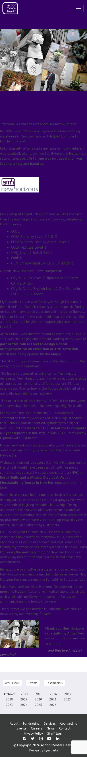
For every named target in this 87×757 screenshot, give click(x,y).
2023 (9, 705)
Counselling (68, 723)
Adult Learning (11, 665)
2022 (67, 699)
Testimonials (30, 93)
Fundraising (31, 723)
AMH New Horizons (36, 665)
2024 (23, 705)
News (51, 728)
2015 (38, 694)
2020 (38, 699)
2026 (52, 705)
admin (39, 118)
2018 (9, 699)
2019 (23, 699)
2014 (24, 694)
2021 (52, 699)
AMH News (9, 93)
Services (50, 723)
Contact (64, 728)
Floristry (18, 670)
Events (33, 683)
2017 (67, 694)
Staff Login (55, 733)
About (14, 723)
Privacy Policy (33, 733)
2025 (38, 705)
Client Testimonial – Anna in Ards (34, 105)
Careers (36, 728)
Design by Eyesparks (43, 750)
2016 (53, 694)
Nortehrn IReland (66, 670)
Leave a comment (60, 118)
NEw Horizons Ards (39, 670)
